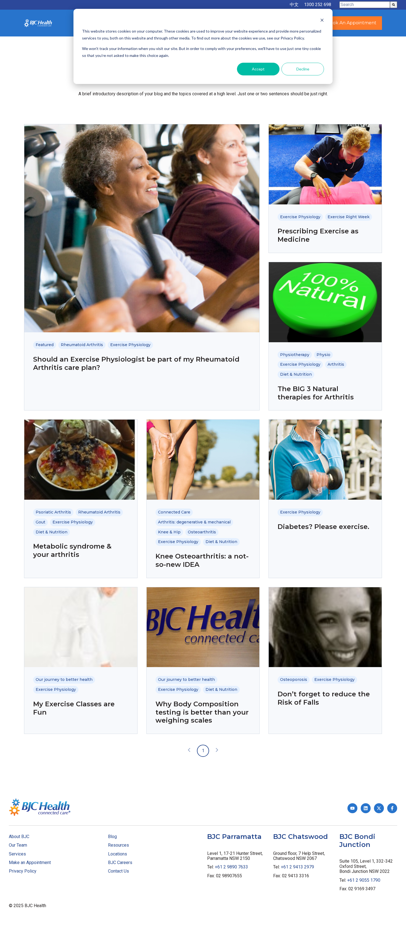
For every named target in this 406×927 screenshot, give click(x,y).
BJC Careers (120, 862)
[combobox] (364, 4)
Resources (118, 845)
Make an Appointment (30, 862)
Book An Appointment (351, 22)
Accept (258, 69)
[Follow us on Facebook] (392, 808)
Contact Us (118, 871)
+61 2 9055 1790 (363, 880)
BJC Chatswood (300, 837)
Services (17, 854)
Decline (302, 69)
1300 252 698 (317, 4)
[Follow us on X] (379, 808)
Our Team (18, 845)
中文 (294, 4)
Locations (117, 854)
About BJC (19, 836)
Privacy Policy (22, 871)
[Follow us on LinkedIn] (366, 808)
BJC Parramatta (234, 837)
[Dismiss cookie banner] (322, 20)
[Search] (393, 4)
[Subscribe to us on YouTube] (352, 808)
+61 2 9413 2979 (297, 867)
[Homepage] (38, 23)
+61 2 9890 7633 (231, 867)
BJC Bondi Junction (357, 841)
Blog (112, 836)
